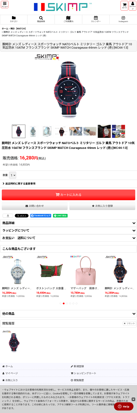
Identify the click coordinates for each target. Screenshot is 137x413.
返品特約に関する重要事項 (20, 183)
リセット (130, 323)
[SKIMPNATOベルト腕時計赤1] (68, 88)
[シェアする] (8, 216)
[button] (4, 4)
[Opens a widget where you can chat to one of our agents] (123, 406)
